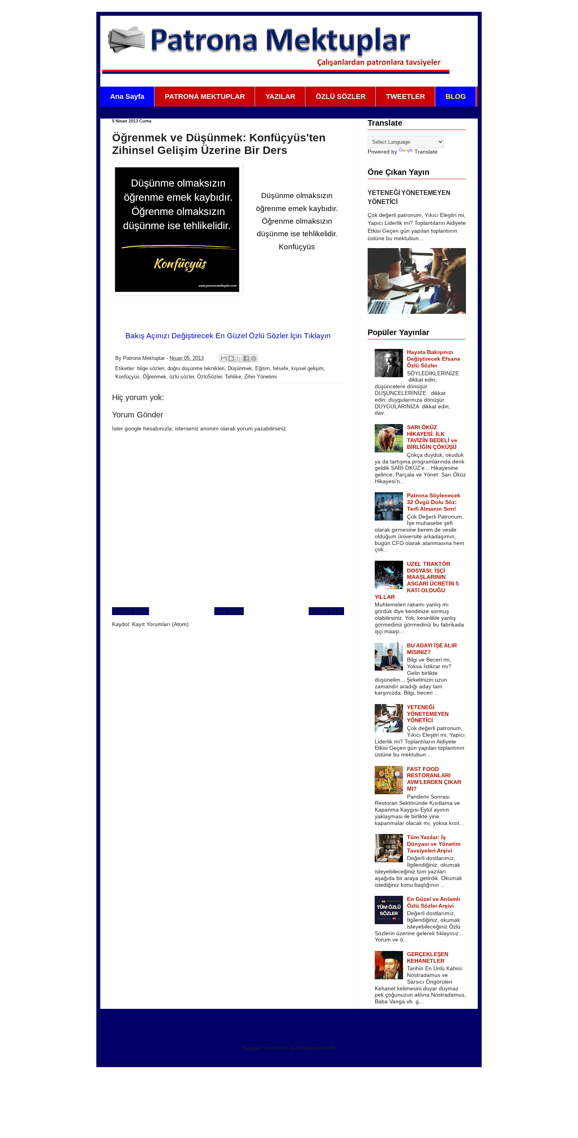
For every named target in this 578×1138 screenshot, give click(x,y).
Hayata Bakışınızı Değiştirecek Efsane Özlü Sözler (433, 359)
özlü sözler (181, 377)
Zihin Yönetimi (260, 377)
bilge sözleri (150, 368)
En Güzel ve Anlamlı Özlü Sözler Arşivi (433, 902)
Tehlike (233, 377)
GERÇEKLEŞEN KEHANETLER (427, 957)
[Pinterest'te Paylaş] (254, 358)
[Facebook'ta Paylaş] (246, 358)
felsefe (280, 368)
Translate (426, 151)
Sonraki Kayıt (130, 611)
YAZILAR (280, 96)
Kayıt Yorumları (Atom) (160, 624)
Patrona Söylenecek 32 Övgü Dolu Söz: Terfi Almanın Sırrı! (433, 502)
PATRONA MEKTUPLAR (205, 96)
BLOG (455, 96)
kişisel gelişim (307, 368)
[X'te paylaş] (239, 358)
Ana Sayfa (127, 96)
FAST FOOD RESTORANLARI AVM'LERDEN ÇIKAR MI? (434, 779)
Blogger (251, 1048)
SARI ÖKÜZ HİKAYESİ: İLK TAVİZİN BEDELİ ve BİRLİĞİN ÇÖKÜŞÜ (432, 437)
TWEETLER (405, 96)
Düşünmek (240, 368)
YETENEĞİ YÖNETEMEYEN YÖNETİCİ (428, 714)
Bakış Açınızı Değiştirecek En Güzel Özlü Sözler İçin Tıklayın (228, 336)
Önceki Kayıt (326, 611)
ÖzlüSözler (209, 377)
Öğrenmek (154, 377)
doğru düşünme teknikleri (196, 368)
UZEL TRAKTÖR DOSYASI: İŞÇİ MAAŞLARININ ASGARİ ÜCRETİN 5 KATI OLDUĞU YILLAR (417, 580)
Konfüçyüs (127, 377)
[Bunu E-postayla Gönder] (224, 358)
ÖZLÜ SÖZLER (341, 96)
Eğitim (262, 368)
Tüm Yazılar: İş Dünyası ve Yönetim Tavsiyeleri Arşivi (433, 844)
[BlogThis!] (231, 358)
